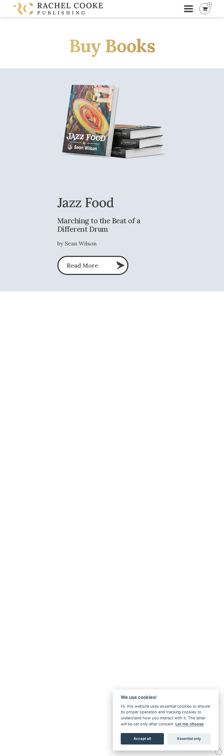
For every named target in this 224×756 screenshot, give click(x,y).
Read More (82, 265)
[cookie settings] (219, 751)
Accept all (142, 738)
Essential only (189, 738)
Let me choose (189, 724)
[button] (188, 9)
